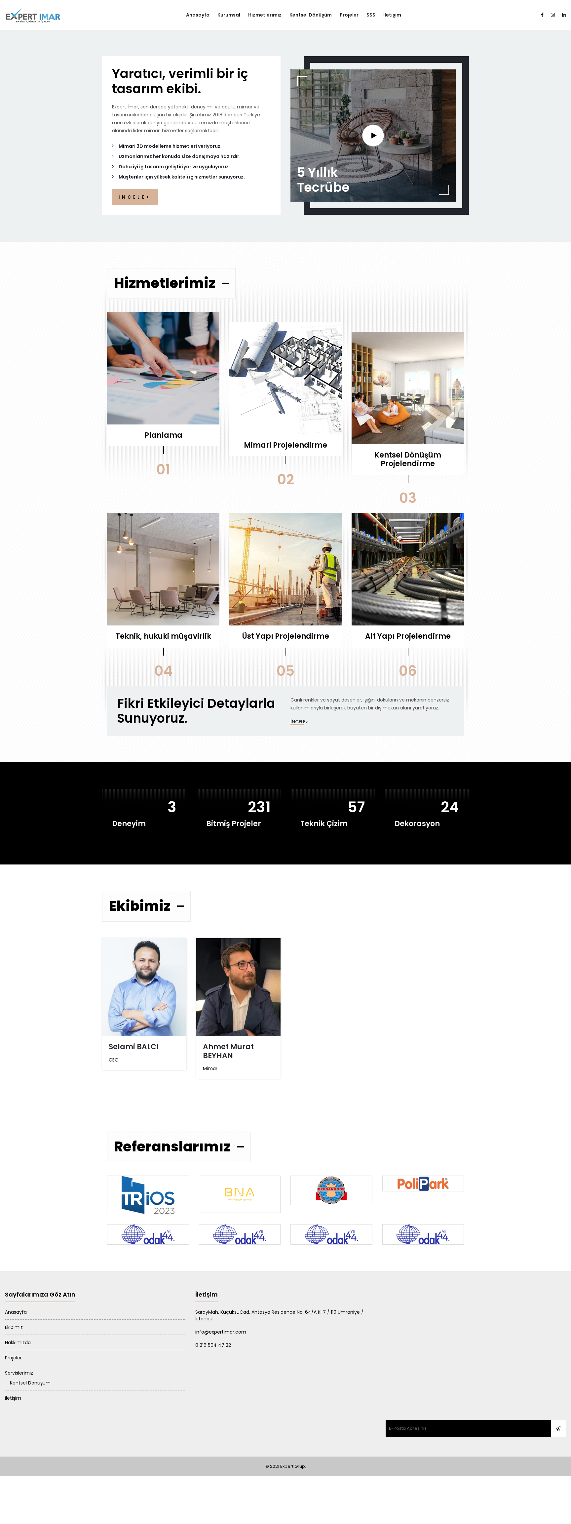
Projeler (349, 15)
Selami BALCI (134, 1047)
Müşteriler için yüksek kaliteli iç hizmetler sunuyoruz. (182, 177)
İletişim (392, 15)
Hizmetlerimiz (265, 15)
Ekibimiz (14, 1327)
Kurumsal (228, 15)
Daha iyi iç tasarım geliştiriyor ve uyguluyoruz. (174, 166)
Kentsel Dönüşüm (310, 15)
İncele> (299, 721)
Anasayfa (197, 15)
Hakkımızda (18, 1342)
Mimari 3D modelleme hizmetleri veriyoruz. (170, 146)
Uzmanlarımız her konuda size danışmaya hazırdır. (180, 156)
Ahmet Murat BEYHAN (228, 1051)
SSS (370, 15)
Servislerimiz (19, 1373)
